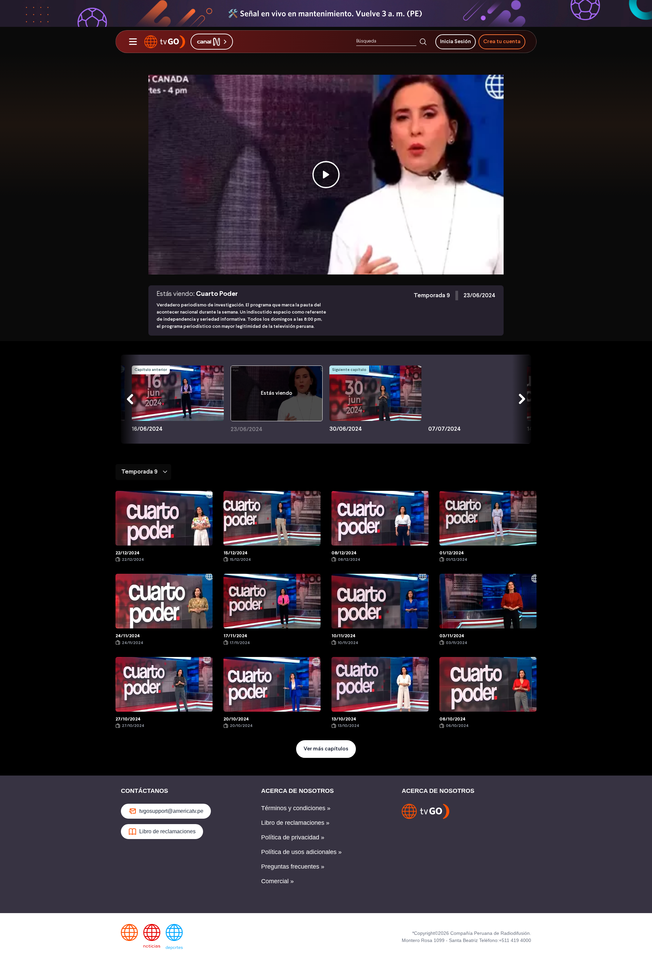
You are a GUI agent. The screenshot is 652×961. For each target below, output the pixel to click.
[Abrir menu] (133, 42)
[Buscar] (423, 42)
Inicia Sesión (455, 41)
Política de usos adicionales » (301, 852)
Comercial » (277, 881)
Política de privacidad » (292, 837)
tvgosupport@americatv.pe (171, 811)
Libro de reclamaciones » (295, 822)
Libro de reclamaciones (167, 831)
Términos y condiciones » (295, 808)
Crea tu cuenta (502, 41)
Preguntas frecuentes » (292, 866)
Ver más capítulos (326, 748)
